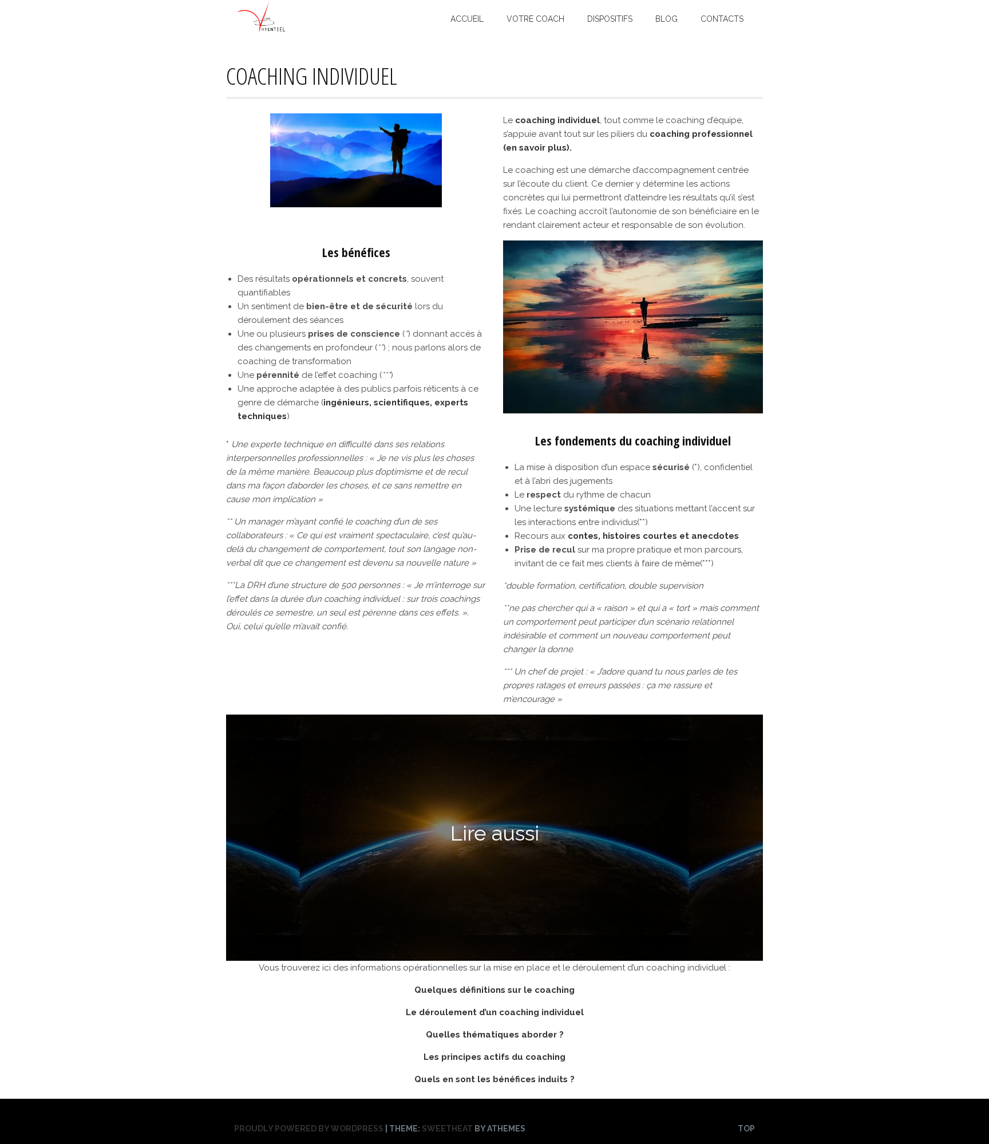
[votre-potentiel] (261, 29)
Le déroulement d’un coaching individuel (495, 1012)
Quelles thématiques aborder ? (495, 1034)
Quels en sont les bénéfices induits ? (494, 1079)
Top (746, 1128)
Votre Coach (535, 18)
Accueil (467, 18)
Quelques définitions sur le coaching (494, 990)
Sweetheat (447, 1128)
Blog (666, 18)
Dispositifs (609, 18)
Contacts (722, 18)
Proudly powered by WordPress (308, 1128)
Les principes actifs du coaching (494, 1057)
